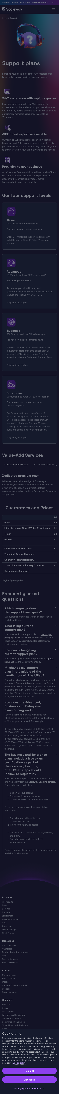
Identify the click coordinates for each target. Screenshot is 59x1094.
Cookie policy (19, 1063)
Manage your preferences (27, 1088)
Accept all (29, 1079)
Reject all (29, 1071)
